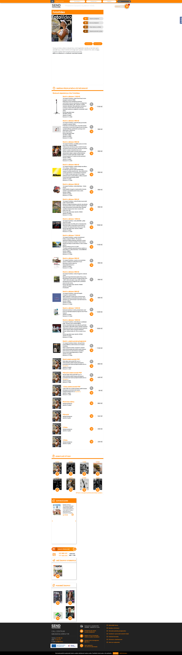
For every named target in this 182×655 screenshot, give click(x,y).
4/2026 (71, 478)
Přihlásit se (117, 6)
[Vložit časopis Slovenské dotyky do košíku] (69, 621)
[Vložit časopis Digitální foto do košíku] (57, 606)
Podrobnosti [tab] (88, 44)
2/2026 (98, 478)
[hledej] (129, 1)
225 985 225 (63, 553)
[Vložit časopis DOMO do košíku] (57, 579)
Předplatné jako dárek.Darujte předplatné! (90, 634)
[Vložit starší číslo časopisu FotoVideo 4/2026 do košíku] (70, 484)
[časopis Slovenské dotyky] (69, 615)
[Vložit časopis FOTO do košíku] (57, 621)
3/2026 (84, 478)
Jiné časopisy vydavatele (60, 562)
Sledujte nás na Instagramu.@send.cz (92, 644)
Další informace (123, 653)
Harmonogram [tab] (97, 44)
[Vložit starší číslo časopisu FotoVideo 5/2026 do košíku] (57, 484)
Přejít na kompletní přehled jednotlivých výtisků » (90, 493)
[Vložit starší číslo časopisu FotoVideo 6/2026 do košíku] (97, 468)
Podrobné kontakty (114, 639)
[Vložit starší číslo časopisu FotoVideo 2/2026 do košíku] (97, 484)
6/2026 (98, 462)
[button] (93, 18)
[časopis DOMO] (57, 573)
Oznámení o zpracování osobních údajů (119, 637)
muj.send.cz (65, 366)
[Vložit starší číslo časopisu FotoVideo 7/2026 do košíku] (84, 468)
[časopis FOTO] (57, 618)
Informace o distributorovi (115, 642)
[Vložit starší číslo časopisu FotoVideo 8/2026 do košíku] (70, 468)
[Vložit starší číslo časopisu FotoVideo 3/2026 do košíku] (84, 484)
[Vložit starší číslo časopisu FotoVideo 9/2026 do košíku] (57, 468)
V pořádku (115, 653)
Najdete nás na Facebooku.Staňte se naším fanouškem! (92, 639)
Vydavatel (109, 1)
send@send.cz (59, 644)
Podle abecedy (94, 1)
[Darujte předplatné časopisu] (63, 549)
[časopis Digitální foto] (57, 600)
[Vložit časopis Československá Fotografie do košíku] (69, 606)
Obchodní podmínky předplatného (117, 634)
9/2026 (57, 462)
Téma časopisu (77, 1)
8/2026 (71, 462)
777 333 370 (63, 556)
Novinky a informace (114, 631)
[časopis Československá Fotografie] (69, 599)
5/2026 (57, 478)
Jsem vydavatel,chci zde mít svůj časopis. (91, 648)
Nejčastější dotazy (113, 628)
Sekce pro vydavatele (114, 645)
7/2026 (84, 462)
